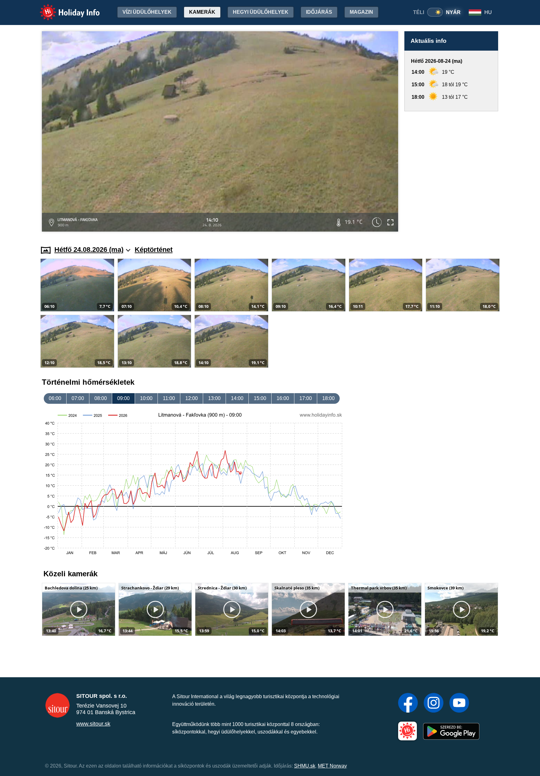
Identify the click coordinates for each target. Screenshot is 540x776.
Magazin (361, 12)
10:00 (146, 398)
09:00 (123, 398)
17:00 (305, 398)
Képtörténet (153, 249)
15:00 (260, 398)
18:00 (328, 398)
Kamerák (202, 12)
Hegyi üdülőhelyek (260, 12)
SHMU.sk (304, 765)
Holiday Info (64, 8)
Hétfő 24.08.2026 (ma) (88, 249)
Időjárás (319, 12)
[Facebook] (408, 703)
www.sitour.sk (93, 724)
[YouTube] (459, 703)
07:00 (78, 398)
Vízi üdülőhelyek (147, 12)
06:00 (55, 398)
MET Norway (332, 765)
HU (488, 12)
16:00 (283, 398)
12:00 (191, 398)
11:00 (169, 398)
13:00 (214, 398)
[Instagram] (433, 703)
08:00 (100, 398)
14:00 (237, 398)
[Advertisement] (451, 172)
